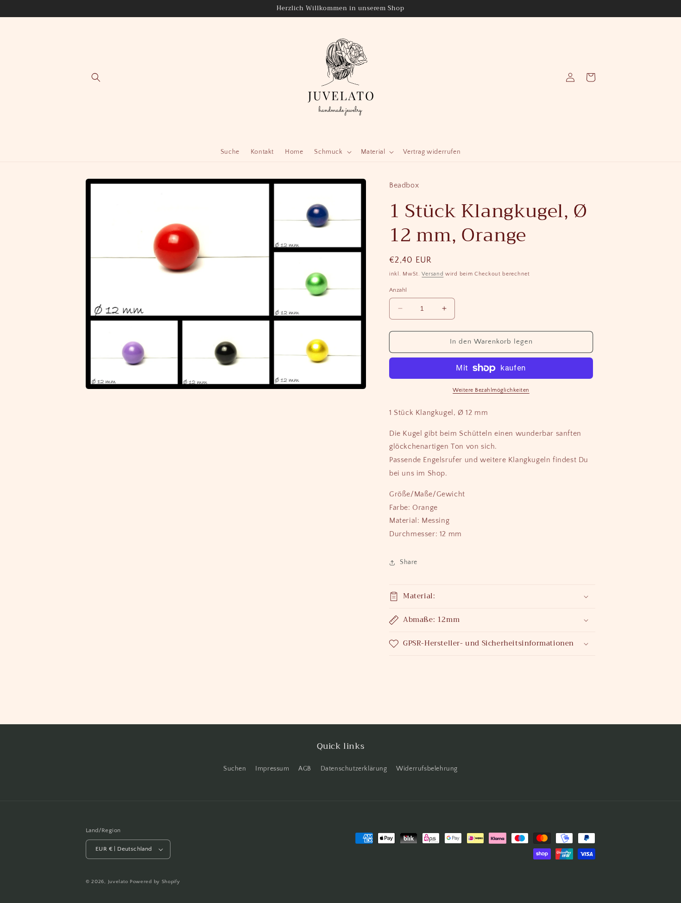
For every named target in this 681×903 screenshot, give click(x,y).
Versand (432, 274)
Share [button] (408, 562)
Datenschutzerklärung (354, 768)
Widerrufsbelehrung (427, 768)
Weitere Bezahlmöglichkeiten (491, 390)
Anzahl (398, 290)
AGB (304, 768)
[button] (96, 77)
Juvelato (118, 881)
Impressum (272, 768)
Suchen (234, 768)
